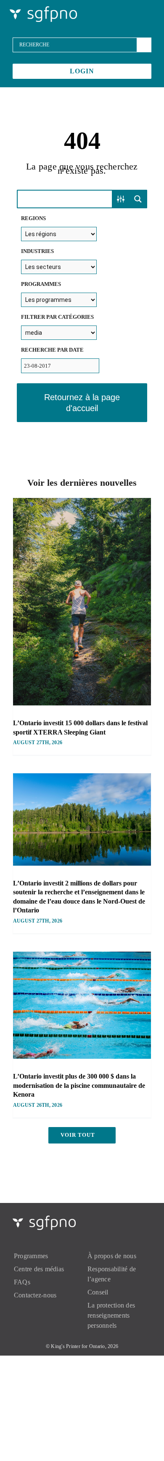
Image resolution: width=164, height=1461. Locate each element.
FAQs (22, 1282)
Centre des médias (39, 1269)
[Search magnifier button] (138, 199)
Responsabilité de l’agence (111, 1274)
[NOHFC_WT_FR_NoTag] (43, 9)
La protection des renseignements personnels (111, 1315)
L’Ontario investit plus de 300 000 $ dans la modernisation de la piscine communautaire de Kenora (79, 1085)
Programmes (31, 1255)
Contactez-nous (35, 1295)
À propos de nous (111, 1255)
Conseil (97, 1292)
